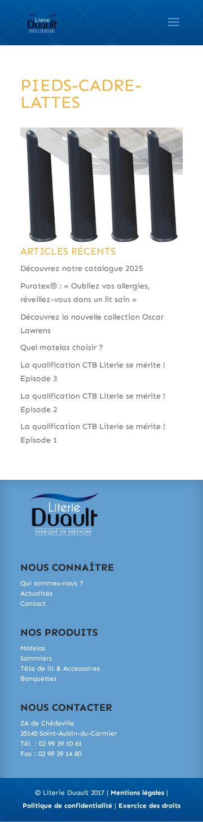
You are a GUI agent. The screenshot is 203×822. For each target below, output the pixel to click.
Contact (33, 603)
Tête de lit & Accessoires (60, 668)
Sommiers (36, 658)
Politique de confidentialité (67, 806)
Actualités (36, 593)
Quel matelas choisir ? (61, 347)
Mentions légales (137, 793)
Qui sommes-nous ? (51, 583)
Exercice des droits (149, 806)
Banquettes (38, 679)
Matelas (32, 648)
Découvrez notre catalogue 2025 (81, 268)
